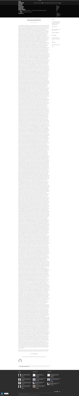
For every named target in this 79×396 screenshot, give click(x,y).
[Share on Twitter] (32, 353)
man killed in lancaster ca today (31, 356)
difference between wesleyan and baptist (24, 10)
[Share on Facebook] (31, 353)
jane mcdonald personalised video (26, 382)
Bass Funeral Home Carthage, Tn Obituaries (24, 349)
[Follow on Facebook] (38, 0)
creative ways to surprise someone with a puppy (39, 10)
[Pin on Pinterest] (35, 353)
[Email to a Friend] (34, 353)
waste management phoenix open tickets (59, 14)
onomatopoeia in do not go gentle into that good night (56, 38)
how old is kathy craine (40, 375)
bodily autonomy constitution (54, 375)
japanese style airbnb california (40, 382)
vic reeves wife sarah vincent (41, 379)
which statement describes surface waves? (57, 7)
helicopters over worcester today (55, 383)
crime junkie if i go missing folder (55, 45)
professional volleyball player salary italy (55, 379)
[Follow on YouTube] (40, 0)
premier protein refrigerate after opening (26, 379)
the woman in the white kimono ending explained (21, 5)
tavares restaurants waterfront (23, 393)
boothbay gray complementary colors (25, 375)
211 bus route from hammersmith (42, 356)
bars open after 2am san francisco (40, 386)
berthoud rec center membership (26, 386)
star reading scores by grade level (57, 29)
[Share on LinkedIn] (37, 353)
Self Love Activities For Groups (35, 349)
